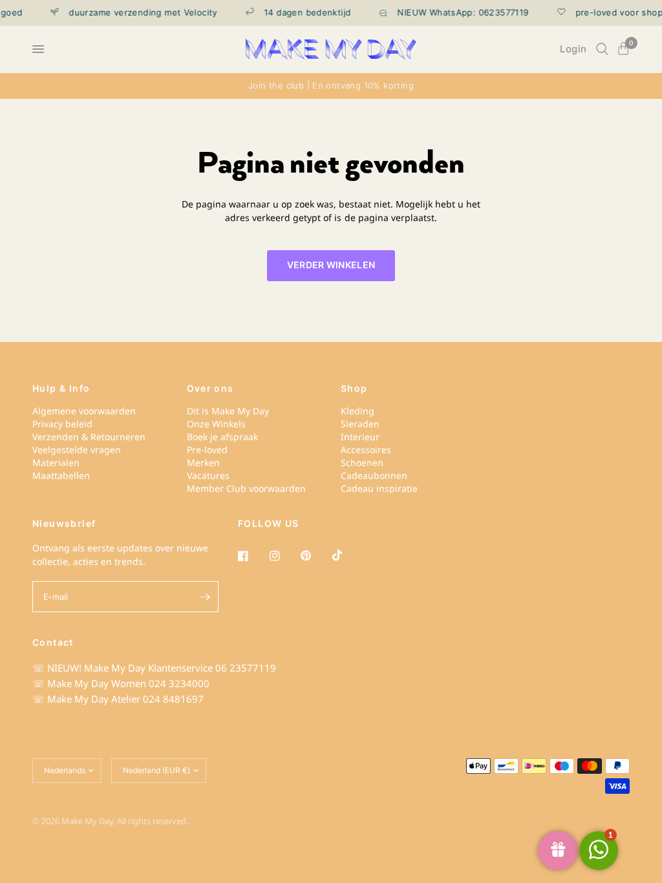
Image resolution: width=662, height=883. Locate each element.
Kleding (357, 411)
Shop (354, 388)
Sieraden (360, 424)
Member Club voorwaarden (246, 488)
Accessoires (366, 449)
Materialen (56, 462)
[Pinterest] (315, 556)
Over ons (210, 388)
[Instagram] (284, 556)
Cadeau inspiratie (379, 488)
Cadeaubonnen (374, 475)
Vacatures (208, 475)
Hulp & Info (61, 388)
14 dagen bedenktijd (301, 12)
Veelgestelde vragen (76, 449)
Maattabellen (61, 475)
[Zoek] (602, 49)
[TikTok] (346, 555)
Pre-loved (207, 449)
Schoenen (362, 462)
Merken (203, 462)
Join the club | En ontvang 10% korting (331, 85)
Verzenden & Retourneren (88, 437)
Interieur (360, 437)
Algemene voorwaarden (84, 411)
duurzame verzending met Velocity (137, 12)
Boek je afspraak (222, 437)
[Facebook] (252, 556)
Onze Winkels (216, 424)
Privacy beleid (62, 424)
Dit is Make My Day (228, 411)
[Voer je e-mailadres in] (206, 596)
